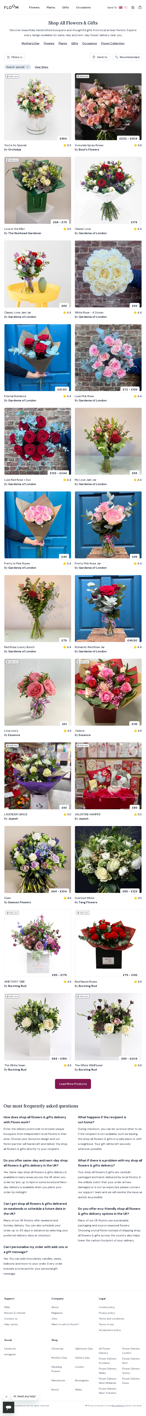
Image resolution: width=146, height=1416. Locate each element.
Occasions (89, 43)
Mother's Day (31, 43)
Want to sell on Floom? (65, 1324)
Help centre (11, 1324)
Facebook (10, 1348)
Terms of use (106, 1324)
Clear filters (41, 67)
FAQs (7, 1307)
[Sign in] (133, 7)
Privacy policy (107, 1312)
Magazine (56, 1312)
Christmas (57, 1348)
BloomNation (118, 1405)
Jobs (54, 1318)
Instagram (10, 1354)
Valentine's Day (84, 1348)
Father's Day (82, 1357)
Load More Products (73, 1084)
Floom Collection (112, 43)
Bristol (55, 1389)
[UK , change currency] (120, 7)
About (55, 1307)
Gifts (74, 43)
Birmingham (82, 1380)
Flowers (49, 43)
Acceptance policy (110, 1330)
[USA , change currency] (125, 7)
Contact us (10, 1318)
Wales (78, 1389)
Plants (63, 43)
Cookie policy (107, 1307)
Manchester (58, 1380)
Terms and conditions (111, 1318)
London (79, 1366)
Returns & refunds (14, 1312)
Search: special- (18, 67)
